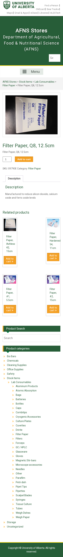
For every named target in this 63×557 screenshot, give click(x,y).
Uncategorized (15, 526)
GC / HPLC (21, 447)
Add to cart (24, 159)
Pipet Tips (21, 486)
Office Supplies (15, 369)
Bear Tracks (53, 9)
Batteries (21, 399)
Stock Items (25, 81)
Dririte (19, 429)
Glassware (21, 451)
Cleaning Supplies (17, 365)
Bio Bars (11, 356)
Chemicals (13, 360)
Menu (35, 72)
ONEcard (40, 9)
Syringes (20, 499)
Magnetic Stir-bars (26, 460)
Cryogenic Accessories (28, 416)
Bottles (20, 403)
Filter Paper (9, 85)
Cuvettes (21, 425)
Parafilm (20, 477)
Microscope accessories (29, 464)
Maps (10, 13)
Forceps (20, 443)
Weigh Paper (23, 517)
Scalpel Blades (24, 495)
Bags (18, 395)
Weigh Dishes (23, 512)
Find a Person (51, 5)
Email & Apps (21, 13)
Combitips (21, 412)
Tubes (19, 508)
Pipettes (20, 491)
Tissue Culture (24, 504)
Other (19, 473)
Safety (11, 373)
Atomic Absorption (26, 390)
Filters (19, 438)
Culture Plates (23, 421)
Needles (20, 469)
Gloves (19, 456)
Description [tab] (14, 178)
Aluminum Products (27, 386)
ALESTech (55, 13)
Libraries (43, 13)
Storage (11, 522)
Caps (18, 408)
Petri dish (21, 482)
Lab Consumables (44, 81)
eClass (33, 13)
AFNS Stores (31, 30)
